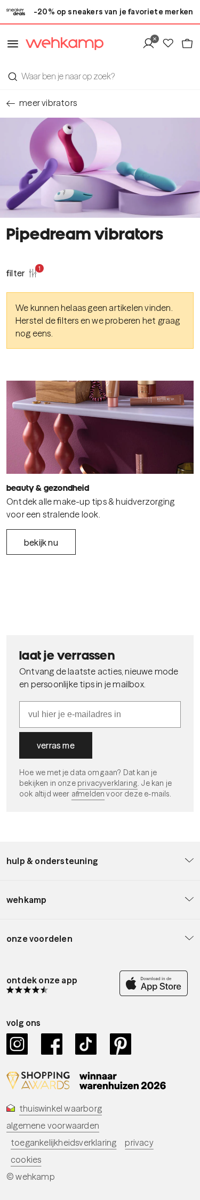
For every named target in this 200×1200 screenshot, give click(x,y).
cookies (26, 1159)
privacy (139, 1142)
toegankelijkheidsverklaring (63, 1142)
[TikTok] (86, 1044)
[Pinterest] (121, 1044)
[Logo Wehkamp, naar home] (61, 44)
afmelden (88, 794)
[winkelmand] (187, 43)
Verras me (56, 745)
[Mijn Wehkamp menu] (152, 43)
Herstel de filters (47, 320)
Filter (21, 272)
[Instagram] (17, 1044)
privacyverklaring (107, 783)
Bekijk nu (41, 542)
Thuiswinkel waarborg (60, 1108)
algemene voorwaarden (52, 1125)
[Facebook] (52, 1044)
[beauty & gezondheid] (100, 427)
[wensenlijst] (171, 43)
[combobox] (100, 76)
